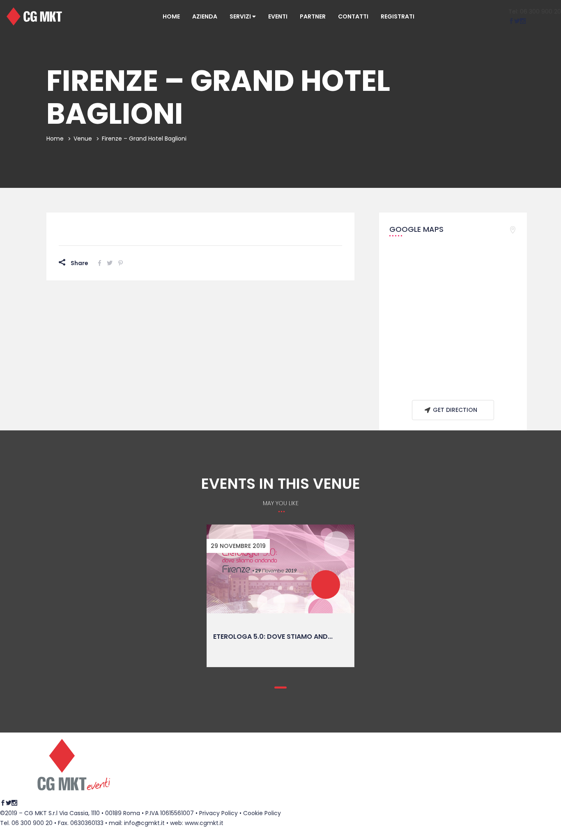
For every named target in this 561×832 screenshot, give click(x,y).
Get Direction (455, 410)
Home (171, 16)
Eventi (277, 16)
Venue (83, 138)
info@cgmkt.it (144, 823)
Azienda (204, 16)
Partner (313, 16)
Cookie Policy (262, 813)
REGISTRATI (397, 16)
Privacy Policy (218, 813)
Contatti (353, 16)
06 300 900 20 (32, 823)
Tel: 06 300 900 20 (534, 11)
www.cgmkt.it (204, 823)
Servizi (241, 16)
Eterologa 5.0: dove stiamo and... (273, 636)
